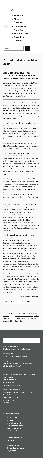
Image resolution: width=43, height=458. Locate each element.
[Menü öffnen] (6, 26)
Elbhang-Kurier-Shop (11, 413)
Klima (12, 302)
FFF (6, 302)
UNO (28, 302)
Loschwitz (21, 302)
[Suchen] (27, 48)
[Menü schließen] (12, 10)
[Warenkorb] (36, 4)
